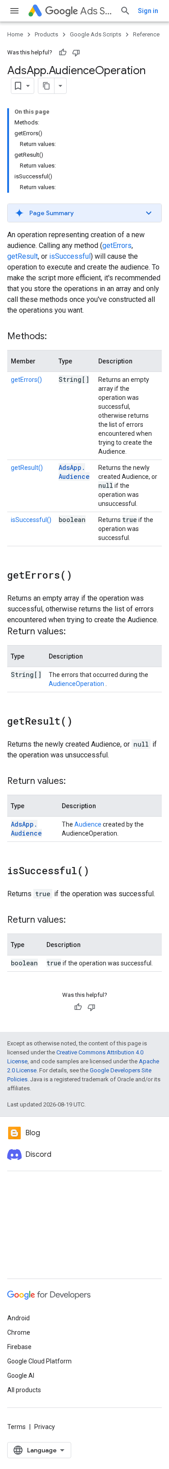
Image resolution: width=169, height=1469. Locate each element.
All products (24, 1390)
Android (18, 1318)
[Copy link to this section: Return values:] (75, 632)
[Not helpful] (76, 52)
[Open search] (125, 10)
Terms (16, 1426)
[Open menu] (14, 11)
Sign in (148, 10)
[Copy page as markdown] (46, 85)
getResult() (27, 467)
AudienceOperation (77, 683)
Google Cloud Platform (39, 1361)
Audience (87, 824)
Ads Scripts (96, 11)
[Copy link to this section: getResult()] (82, 722)
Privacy (44, 1426)
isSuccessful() (31, 519)
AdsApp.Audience (74, 472)
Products (46, 34)
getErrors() (26, 379)
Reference (146, 34)
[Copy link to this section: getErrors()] (81, 576)
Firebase (19, 1346)
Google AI (20, 1375)
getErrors (117, 245)
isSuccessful (70, 256)
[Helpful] (62, 52)
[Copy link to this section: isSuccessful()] (98, 871)
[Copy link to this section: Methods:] (56, 337)
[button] (84, 213)
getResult (22, 256)
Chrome (18, 1332)
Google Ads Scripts (95, 34)
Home (15, 34)
